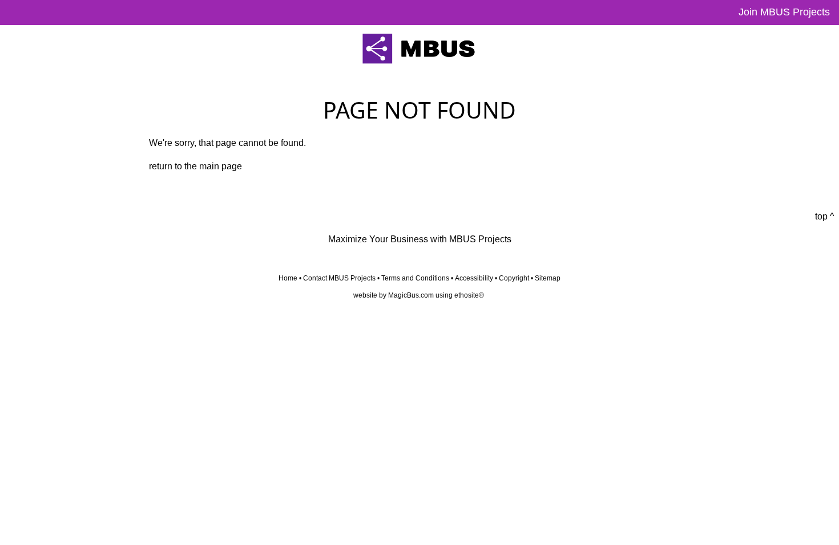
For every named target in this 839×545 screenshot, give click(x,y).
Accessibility (474, 278)
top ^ (824, 216)
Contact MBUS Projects (339, 278)
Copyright (514, 278)
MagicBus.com (411, 295)
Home (288, 278)
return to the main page (195, 166)
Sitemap (547, 278)
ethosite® (469, 295)
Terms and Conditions (415, 278)
